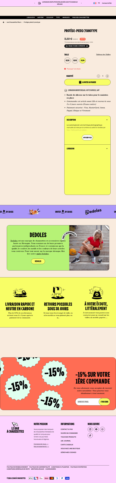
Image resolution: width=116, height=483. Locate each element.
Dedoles (14, 240)
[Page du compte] (106, 11)
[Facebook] (96, 429)
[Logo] (16, 11)
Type (58, 17)
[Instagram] (90, 429)
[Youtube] (102, 429)
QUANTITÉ (69, 76)
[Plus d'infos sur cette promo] (87, 46)
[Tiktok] (90, 435)
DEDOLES (38, 261)
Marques (66, 17)
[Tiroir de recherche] (100, 11)
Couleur (49, 17)
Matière (40, 17)
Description (71, 120)
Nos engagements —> (41, 446)
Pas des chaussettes (80, 17)
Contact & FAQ (106, 3)
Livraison (70, 148)
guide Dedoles (42, 253)
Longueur (31, 17)
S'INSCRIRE (104, 402)
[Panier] (111, 11)
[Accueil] (3, 22)
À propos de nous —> (41, 444)
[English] (95, 3)
